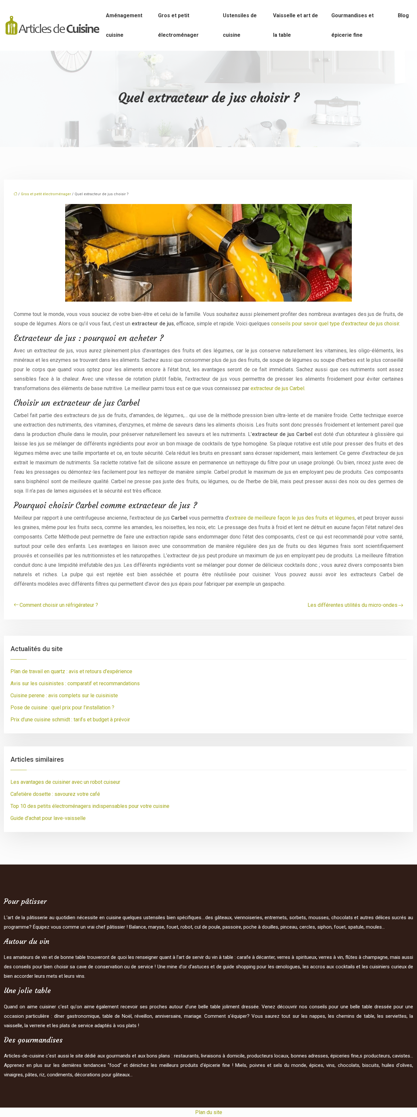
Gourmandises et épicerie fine (352, 25)
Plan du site (208, 1112)
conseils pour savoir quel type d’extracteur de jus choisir (335, 323)
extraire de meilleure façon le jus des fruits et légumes (292, 518)
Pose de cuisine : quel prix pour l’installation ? (62, 707)
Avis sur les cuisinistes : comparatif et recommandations (75, 683)
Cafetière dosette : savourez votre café (55, 794)
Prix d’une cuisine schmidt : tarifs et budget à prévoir (70, 719)
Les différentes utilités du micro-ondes (352, 605)
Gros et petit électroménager (178, 25)
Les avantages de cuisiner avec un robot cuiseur (65, 782)
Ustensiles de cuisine (240, 25)
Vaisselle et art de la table (295, 25)
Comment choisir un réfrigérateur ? (59, 605)
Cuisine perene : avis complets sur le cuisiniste (64, 695)
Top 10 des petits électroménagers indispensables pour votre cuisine (89, 806)
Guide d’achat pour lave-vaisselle (48, 818)
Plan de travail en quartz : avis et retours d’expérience (71, 671)
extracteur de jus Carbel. (278, 388)
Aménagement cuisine (124, 25)
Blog (403, 15)
